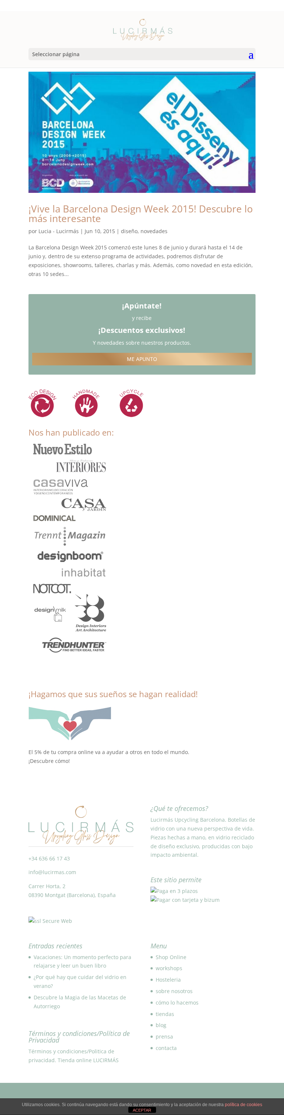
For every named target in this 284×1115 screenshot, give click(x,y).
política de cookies (243, 1104)
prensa (164, 1036)
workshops (169, 968)
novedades (154, 231)
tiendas (165, 1013)
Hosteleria (168, 979)
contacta (166, 1047)
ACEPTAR (142, 1110)
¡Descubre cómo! (49, 760)
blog (161, 1025)
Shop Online (171, 957)
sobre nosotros (174, 991)
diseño (129, 231)
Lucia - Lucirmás (58, 231)
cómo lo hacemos (177, 1002)
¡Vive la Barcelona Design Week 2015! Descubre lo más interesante (140, 213)
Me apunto (142, 358)
